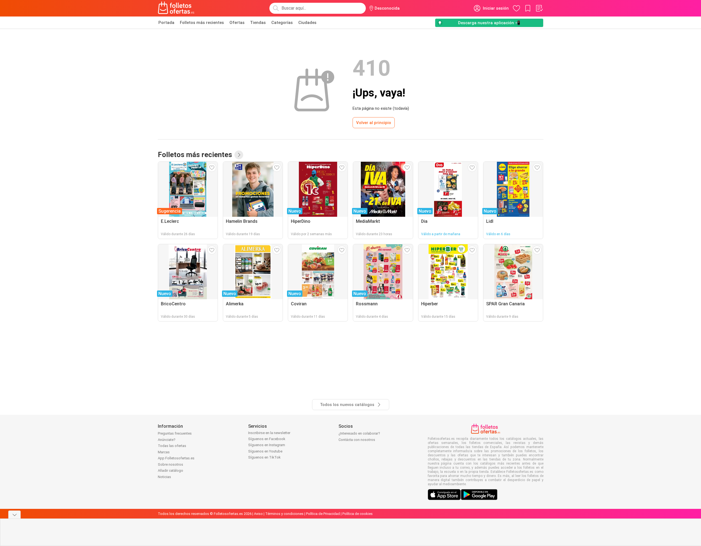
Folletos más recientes (202, 22)
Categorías (282, 22)
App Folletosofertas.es (176, 458)
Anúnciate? (166, 440)
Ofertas (237, 22)
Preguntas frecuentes (175, 433)
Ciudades (307, 22)
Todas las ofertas (172, 446)
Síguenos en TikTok (264, 457)
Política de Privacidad (323, 514)
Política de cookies (357, 514)
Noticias (164, 477)
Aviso (258, 514)
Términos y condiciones (284, 514)
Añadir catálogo (170, 470)
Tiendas (258, 22)
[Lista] (539, 8)
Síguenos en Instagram (266, 445)
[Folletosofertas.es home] (176, 8)
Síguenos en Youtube (265, 451)
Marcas (164, 452)
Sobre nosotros (170, 464)
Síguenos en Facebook (266, 439)
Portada (166, 22)
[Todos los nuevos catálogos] (238, 154)
